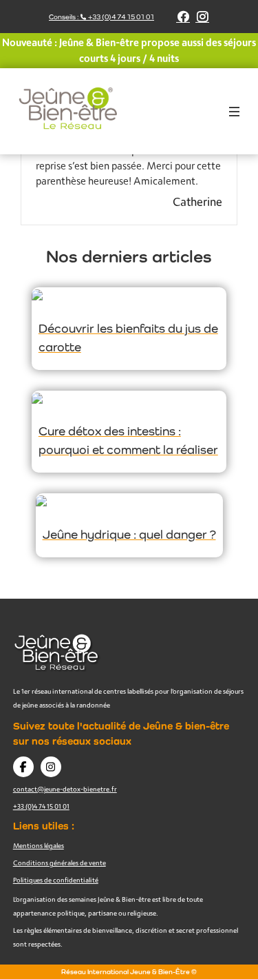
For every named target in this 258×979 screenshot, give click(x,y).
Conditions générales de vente (59, 862)
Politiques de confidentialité (55, 880)
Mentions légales (38, 845)
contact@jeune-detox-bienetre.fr (65, 789)
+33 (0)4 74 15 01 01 (41, 806)
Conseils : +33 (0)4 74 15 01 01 (101, 17)
